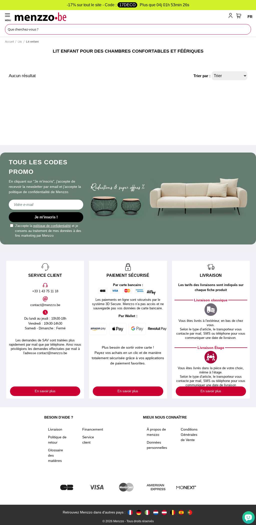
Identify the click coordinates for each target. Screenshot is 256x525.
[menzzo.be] (172, 512)
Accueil (9, 41)
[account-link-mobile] (231, 16)
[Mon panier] (238, 15)
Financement (92, 429)
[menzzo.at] (164, 512)
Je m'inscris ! (46, 217)
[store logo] (120, 16)
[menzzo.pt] (190, 512)
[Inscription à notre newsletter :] (46, 205)
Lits (20, 41)
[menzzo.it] (147, 512)
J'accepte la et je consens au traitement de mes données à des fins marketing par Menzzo (48, 230)
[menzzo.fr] (130, 512)
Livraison (55, 429)
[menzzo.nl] (156, 512)
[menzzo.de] (138, 512)
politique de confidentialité (52, 226)
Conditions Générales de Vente (189, 434)
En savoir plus (45, 391)
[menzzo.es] (181, 512)
